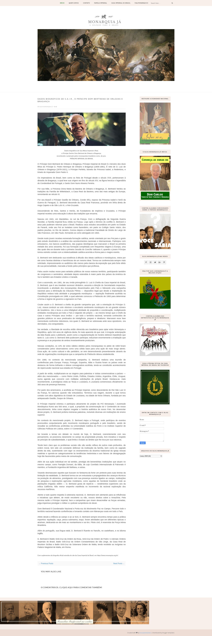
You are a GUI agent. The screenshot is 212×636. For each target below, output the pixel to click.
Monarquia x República (155, 292)
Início (62, 3)
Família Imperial (100, 3)
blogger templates (168, 633)
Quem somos (74, 3)
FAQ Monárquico (141, 3)
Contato (86, 3)
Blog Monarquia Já (46, 106)
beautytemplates (145, 633)
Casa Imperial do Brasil (120, 3)
